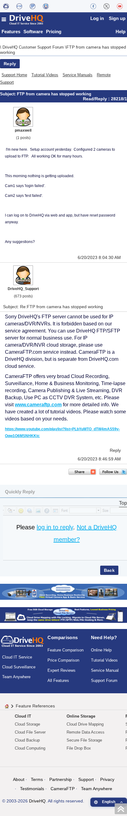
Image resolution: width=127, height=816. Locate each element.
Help (120, 31)
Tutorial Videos (44, 75)
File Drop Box (79, 748)
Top (123, 503)
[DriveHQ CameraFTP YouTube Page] (120, 6)
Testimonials (32, 788)
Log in (97, 18)
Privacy (107, 779)
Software (33, 31)
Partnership (60, 779)
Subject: (8, 94)
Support (86, 779)
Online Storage (81, 716)
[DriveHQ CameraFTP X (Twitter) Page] (106, 6)
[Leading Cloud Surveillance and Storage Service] (63, 591)
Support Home (14, 75)
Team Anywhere (16, 677)
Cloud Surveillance (18, 667)
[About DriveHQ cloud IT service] (22, 644)
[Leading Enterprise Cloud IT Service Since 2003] (63, 614)
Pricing (53, 31)
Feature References (35, 705)
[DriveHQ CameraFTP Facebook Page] (93, 6)
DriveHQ (37, 800)
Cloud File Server (30, 732)
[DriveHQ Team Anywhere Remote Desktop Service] (46, 6)
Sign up (117, 18)
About (18, 779)
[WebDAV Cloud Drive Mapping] (6, 6)
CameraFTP (63, 788)
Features (11, 31)
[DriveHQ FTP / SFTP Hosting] (19, 6)
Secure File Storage (84, 740)
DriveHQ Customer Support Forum (33, 47)
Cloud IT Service (17, 657)
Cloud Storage (27, 724)
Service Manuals (77, 75)
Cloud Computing (30, 748)
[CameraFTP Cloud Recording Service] (33, 6)
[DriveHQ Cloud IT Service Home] (23, 19)
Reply (10, 63)
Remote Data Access (85, 732)
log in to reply (55, 527)
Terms (37, 779)
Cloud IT (23, 716)
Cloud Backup (27, 740)
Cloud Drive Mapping (85, 724)
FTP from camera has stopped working (54, 94)
